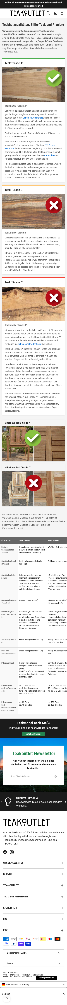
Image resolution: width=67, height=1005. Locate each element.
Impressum (14, 975)
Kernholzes (49, 155)
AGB (5, 975)
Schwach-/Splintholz (33, 118)
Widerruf (26, 975)
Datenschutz (38, 975)
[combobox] (33, 985)
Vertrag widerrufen (46, 978)
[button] (62, 13)
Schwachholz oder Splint (30, 344)
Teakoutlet (14, 973)
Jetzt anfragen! (33, 734)
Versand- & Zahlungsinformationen (18, 976)
